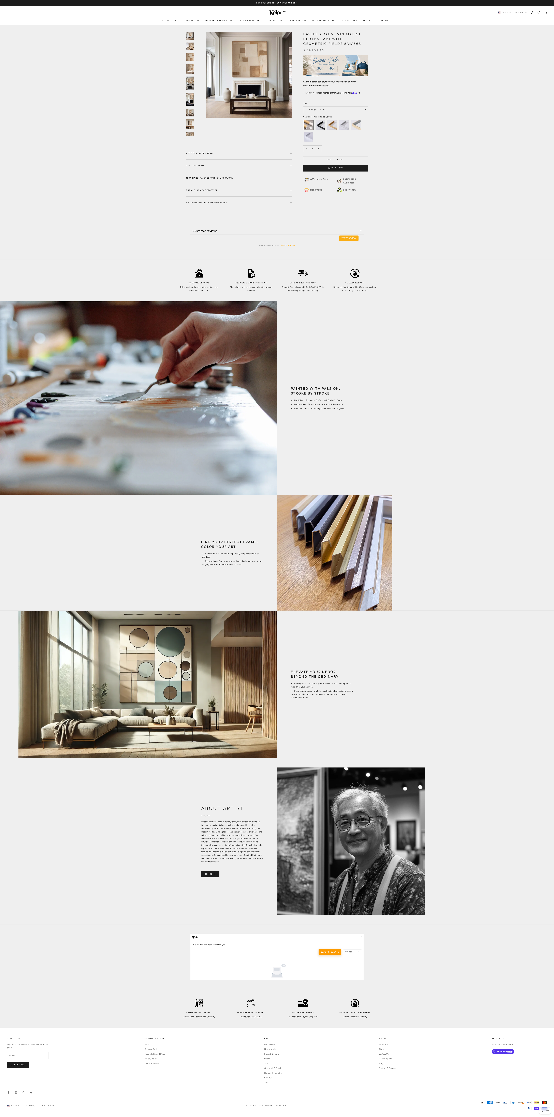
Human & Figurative (273, 1073)
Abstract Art (275, 21)
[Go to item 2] (190, 46)
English (519, 13)
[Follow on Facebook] (8, 1092)
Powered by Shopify (276, 1105)
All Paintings (170, 21)
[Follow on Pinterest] (23, 1092)
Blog (381, 1063)
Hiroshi (210, 874)
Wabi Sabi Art (298, 21)
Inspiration (192, 21)
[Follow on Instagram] (15, 1092)
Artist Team (384, 1044)
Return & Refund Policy (155, 1054)
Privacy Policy (151, 1058)
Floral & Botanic (271, 1054)
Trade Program (385, 1058)
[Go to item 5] (190, 83)
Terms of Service (152, 1063)
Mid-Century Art (250, 21)
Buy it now (335, 168)
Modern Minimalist (324, 21)
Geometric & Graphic (273, 1068)
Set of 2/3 (369, 21)
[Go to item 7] (190, 113)
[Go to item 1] (190, 36)
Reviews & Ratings (387, 1068)
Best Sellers (269, 1044)
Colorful (268, 1077)
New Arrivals (270, 1049)
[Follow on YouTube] (30, 1092)
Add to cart (335, 159)
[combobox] (352, 952)
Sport (266, 1082)
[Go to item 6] (190, 99)
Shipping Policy (151, 1049)
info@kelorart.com (506, 1044)
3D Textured (349, 21)
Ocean (267, 1058)
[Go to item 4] (190, 68)
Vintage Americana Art (219, 21)
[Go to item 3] (190, 57)
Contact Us (384, 1054)
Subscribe (18, 1065)
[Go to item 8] (190, 124)
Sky (266, 1063)
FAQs (147, 1044)
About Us (386, 21)
